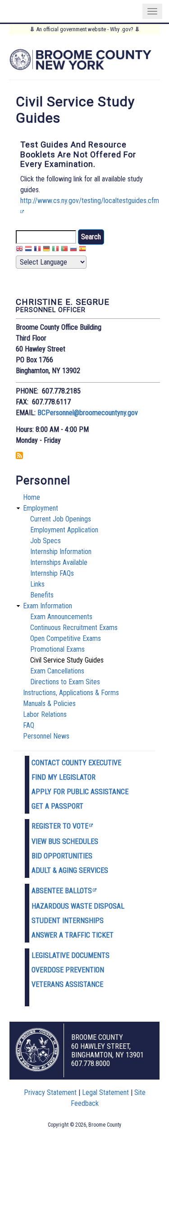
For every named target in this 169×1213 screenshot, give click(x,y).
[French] (37, 250)
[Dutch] (28, 250)
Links (37, 584)
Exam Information (47, 606)
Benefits (42, 595)
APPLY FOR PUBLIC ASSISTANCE (80, 791)
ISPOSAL (111, 906)
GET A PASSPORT (57, 806)
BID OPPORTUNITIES (62, 856)
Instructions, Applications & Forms (71, 692)
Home (31, 497)
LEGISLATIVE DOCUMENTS (71, 955)
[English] (19, 250)
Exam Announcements (61, 616)
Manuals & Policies (49, 703)
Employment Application (64, 530)
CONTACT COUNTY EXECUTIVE (76, 762)
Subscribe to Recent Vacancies (19, 455)
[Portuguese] (64, 250)
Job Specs (45, 540)
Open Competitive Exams (65, 638)
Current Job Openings (60, 519)
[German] (46, 250)
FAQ (28, 725)
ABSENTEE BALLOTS (62, 890)
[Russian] (73, 250)
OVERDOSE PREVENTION (68, 970)
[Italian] (55, 250)
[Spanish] (82, 250)
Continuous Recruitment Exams (74, 627)
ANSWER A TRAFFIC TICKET (73, 935)
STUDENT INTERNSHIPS (68, 920)
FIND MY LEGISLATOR (64, 777)
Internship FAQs (52, 573)
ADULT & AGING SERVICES (70, 870)
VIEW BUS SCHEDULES (65, 841)
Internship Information (60, 551)
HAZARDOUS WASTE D (65, 906)
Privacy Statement (50, 1092)
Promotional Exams (57, 649)
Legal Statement (105, 1092)
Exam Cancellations (57, 671)
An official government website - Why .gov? (85, 29)
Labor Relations (45, 714)
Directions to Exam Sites (65, 682)
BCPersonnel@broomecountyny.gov (87, 412)
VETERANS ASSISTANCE (67, 984)
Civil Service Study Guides (67, 660)
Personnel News (46, 736)
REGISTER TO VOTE (60, 826)
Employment (40, 508)
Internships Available (58, 562)
